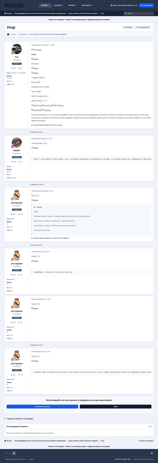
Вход (115, 406)
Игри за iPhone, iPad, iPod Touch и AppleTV (50, 34)
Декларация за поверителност (16, 459)
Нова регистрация (42, 406)
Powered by (143, 459)
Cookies (31, 459)
